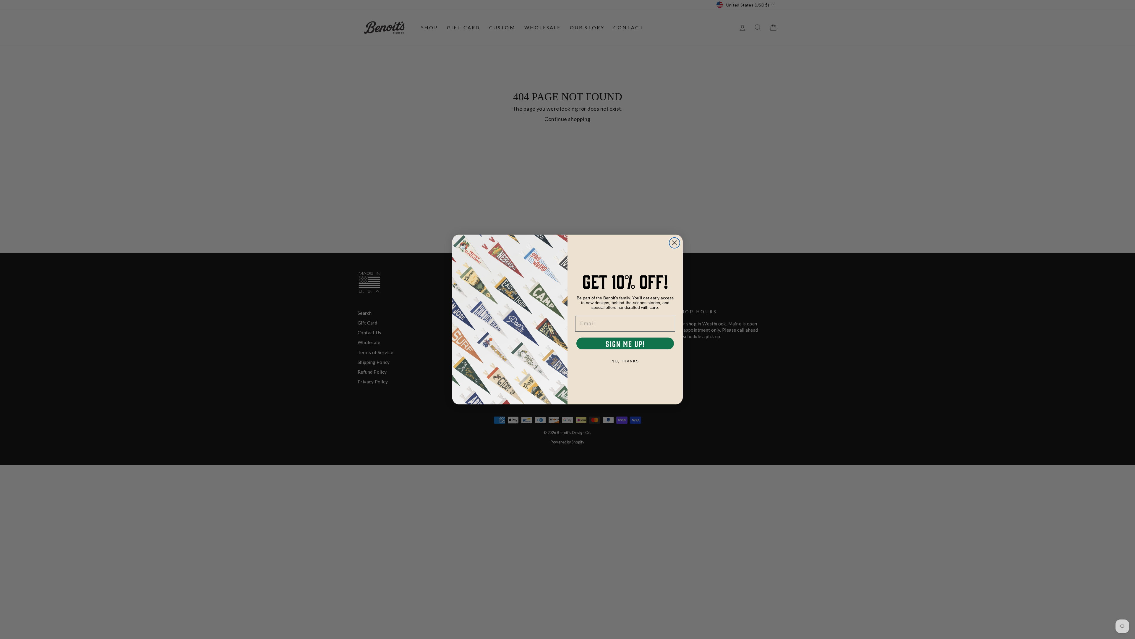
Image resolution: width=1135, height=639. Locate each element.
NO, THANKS (625, 361)
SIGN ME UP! (625, 343)
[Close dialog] (674, 243)
